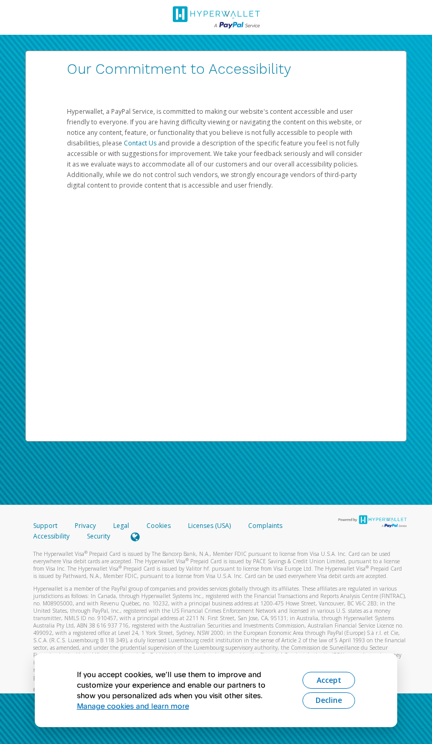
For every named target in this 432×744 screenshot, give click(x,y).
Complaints (265, 525)
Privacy (85, 525)
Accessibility (51, 536)
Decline (329, 700)
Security (98, 536)
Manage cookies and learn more (133, 705)
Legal (121, 525)
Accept (329, 680)
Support (45, 525)
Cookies (158, 525)
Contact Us (141, 143)
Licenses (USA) (210, 525)
